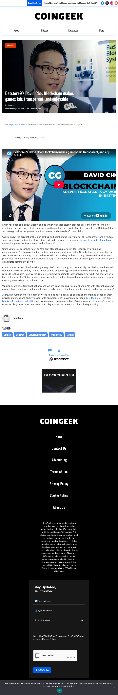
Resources (73, 30)
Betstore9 (7, 334)
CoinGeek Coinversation (37, 334)
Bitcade (44, 30)
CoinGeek (12, 105)
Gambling (70, 334)
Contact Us (59, 448)
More (101, 30)
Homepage (9, 124)
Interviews (10, 45)
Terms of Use (59, 471)
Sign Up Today (42, 670)
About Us (59, 507)
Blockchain (20, 334)
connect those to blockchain (95, 240)
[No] (114, 687)
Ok (59, 691)
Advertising (59, 459)
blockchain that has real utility (18, 301)
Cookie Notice (59, 495)
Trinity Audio (29, 138)
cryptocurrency (56, 334)
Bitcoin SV (94, 298)
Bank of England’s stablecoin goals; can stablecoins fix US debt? (70, 3)
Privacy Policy (59, 483)
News (16, 30)
